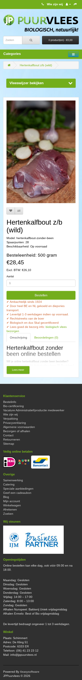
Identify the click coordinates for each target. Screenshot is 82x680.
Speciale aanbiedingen (18, 488)
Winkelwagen (12, 505)
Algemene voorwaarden (19, 427)
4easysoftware (29, 671)
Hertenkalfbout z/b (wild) (36, 65)
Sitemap (8, 443)
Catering (9, 484)
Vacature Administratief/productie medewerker (33, 410)
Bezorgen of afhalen (16, 431)
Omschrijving (18, 337)
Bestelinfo (9, 402)
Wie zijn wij (55, 4)
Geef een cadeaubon (17, 492)
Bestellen (41, 295)
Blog (6, 497)
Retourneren (11, 439)
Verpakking (10, 418)
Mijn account (11, 501)
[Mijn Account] (68, 4)
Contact (8, 435)
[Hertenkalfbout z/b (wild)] (41, 152)
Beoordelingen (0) (46, 337)
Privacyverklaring (14, 422)
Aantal (10, 276)
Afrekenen (10, 509)
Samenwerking (13, 480)
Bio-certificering (13, 406)
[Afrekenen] (75, 4)
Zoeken (8, 513)
